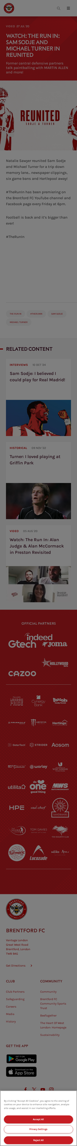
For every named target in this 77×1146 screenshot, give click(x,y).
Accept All (38, 1119)
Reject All (38, 1140)
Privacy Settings (38, 1129)
